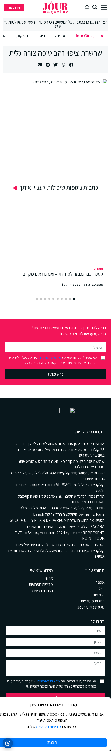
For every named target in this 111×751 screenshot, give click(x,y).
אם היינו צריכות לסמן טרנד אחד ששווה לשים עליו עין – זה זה (60, 443)
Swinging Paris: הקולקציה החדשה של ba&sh (69, 514)
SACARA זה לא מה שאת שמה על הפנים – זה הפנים (66, 526)
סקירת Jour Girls (90, 36)
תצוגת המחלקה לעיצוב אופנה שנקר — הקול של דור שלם (62, 508)
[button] (104, 7)
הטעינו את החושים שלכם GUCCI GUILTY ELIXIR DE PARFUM (57, 520)
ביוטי (41, 36)
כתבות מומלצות (93, 601)
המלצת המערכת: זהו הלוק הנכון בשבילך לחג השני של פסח (60, 544)
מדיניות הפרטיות (49, 357)
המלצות (99, 594)
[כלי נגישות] (8, 743)
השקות (22, 36)
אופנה (60, 36)
